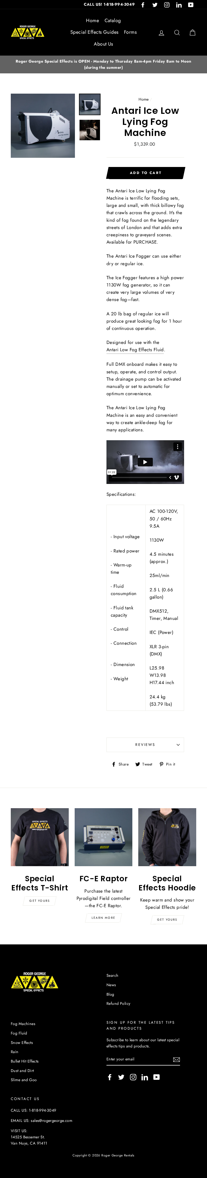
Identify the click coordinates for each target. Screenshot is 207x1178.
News (111, 985)
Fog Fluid (19, 1033)
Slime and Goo (24, 1080)
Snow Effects (22, 1042)
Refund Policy (118, 1003)
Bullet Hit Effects (25, 1061)
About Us (103, 43)
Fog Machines (23, 1023)
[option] (103, 64)
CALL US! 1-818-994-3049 (109, 4)
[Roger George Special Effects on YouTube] (156, 1077)
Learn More (103, 918)
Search (112, 975)
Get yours (39, 901)
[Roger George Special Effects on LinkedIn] (145, 1077)
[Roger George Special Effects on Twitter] (121, 1077)
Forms (130, 32)
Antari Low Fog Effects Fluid (135, 349)
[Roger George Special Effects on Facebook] (109, 1077)
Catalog (113, 20)
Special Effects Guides (94, 32)
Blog (110, 994)
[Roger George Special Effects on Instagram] (133, 1077)
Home (92, 20)
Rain (15, 1051)
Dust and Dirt (22, 1070)
